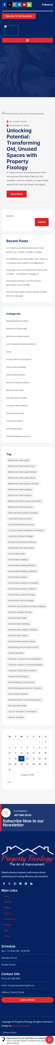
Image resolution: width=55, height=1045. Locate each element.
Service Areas (10, 919)
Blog (6, 930)
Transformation (14, 420)
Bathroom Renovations (20, 506)
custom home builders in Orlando (26, 530)
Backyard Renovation (17, 320)
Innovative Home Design (21, 600)
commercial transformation (21, 343)
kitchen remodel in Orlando (22, 629)
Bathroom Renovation (17, 336)
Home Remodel (16, 553)
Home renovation (17, 577)
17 (9, 758)
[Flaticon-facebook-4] (4, 4)
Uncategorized (14, 428)
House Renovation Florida (21, 594)
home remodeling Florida (21, 565)
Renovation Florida (18, 693)
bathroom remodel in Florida (23, 483)
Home (6, 896)
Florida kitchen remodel (21, 547)
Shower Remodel (15, 413)
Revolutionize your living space (24, 699)
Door (8, 351)
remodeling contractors (21, 682)
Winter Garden (16, 717)
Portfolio (7, 925)
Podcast (7, 908)
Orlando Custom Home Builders (24, 658)
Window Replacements (18, 436)
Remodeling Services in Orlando (24, 688)
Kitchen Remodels (17, 635)
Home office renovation (18, 359)
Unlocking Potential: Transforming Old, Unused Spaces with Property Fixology (23, 149)
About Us (8, 902)
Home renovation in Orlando (23, 582)
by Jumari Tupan (18, 121)
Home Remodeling (16, 367)
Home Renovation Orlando (22, 588)
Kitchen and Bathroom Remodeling (26, 606)
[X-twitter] (9, 4)
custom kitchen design (20, 536)
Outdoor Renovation (17, 405)
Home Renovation (15, 374)
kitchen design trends (20, 612)
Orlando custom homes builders (25, 664)
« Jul (8, 781)
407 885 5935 (22, 815)
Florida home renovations (22, 542)
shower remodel (17, 705)
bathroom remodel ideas (21, 477)
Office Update (15, 653)
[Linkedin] (19, 4)
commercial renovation (21, 524)
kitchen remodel (14, 390)
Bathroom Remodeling (20, 489)
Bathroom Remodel (16, 328)
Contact (7, 936)
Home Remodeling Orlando (22, 571)
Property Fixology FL (18, 676)
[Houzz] (29, 4)
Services (7, 913)
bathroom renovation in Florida (24, 501)
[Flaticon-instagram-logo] (14, 4)
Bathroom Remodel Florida (22, 471)
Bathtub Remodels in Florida (23, 512)
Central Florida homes (20, 518)
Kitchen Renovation (16, 397)
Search (10, 215)
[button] (27, 40)
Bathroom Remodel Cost (21, 466)
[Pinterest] (24, 4)
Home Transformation (18, 382)
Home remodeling (18, 559)
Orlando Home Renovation (22, 670)
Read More (16, 193)
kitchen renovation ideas (21, 641)
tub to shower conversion (22, 711)
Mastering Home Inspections (23, 647)
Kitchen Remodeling (18, 623)
